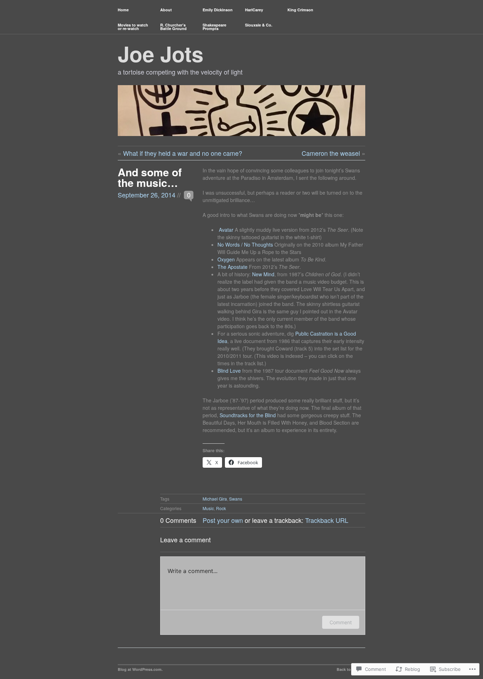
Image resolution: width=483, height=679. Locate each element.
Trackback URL (326, 520)
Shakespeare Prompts (214, 26)
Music (208, 508)
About (166, 9)
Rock (221, 508)
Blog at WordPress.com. (140, 669)
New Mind (263, 274)
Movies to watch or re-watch (133, 26)
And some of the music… (150, 177)
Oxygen (226, 259)
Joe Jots (160, 53)
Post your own (223, 520)
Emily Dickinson (218, 9)
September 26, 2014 (146, 194)
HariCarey (254, 9)
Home (123, 9)
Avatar (226, 229)
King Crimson (300, 9)
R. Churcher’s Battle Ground (173, 26)
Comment (341, 622)
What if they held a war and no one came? (182, 153)
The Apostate (232, 266)
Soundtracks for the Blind (248, 415)
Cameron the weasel (331, 153)
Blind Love (229, 370)
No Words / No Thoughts (245, 244)
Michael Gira (215, 499)
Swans (235, 499)
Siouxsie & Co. (258, 25)
